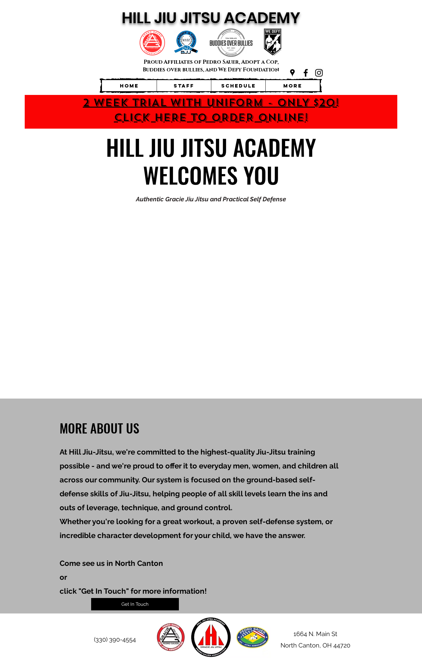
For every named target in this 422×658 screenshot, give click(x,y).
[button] (135, 604)
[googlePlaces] (292, 73)
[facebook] (306, 73)
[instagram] (319, 73)
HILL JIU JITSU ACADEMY (211, 18)
